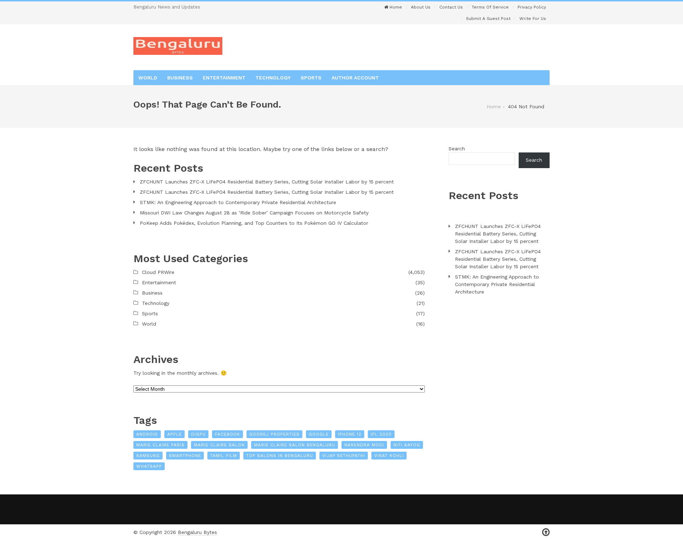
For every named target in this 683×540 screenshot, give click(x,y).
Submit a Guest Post (488, 18)
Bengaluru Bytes (197, 532)
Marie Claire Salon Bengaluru (294, 444)
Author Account (355, 78)
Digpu (198, 434)
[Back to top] (546, 532)
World (147, 78)
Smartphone (185, 455)
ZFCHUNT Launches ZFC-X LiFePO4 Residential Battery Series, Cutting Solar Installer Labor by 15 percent (267, 182)
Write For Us (532, 18)
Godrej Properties (274, 434)
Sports (311, 78)
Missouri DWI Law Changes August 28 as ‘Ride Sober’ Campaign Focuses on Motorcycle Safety (254, 213)
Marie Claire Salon (219, 444)
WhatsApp (149, 466)
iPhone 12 (349, 434)
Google (319, 434)
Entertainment (224, 78)
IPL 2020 (381, 434)
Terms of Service (490, 7)
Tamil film (223, 455)
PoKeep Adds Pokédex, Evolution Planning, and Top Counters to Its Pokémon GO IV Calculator (254, 223)
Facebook (227, 434)
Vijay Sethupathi (343, 455)
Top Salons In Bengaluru (279, 455)
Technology (273, 78)
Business (180, 78)
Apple (174, 434)
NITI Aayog (406, 444)
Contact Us (451, 7)
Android (147, 434)
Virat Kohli (389, 455)
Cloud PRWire (158, 272)
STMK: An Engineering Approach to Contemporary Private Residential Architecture (238, 202)
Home (395, 7)
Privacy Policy (532, 7)
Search (457, 148)
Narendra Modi (364, 444)
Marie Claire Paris (160, 444)
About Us (420, 7)
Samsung (148, 455)
